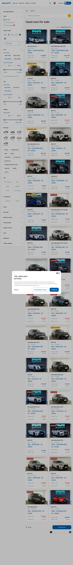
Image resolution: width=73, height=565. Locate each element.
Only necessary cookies (40, 289)
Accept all (54, 289)
